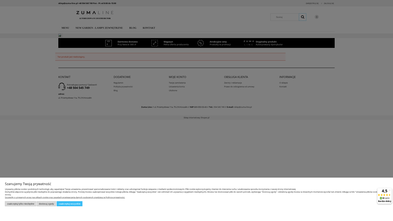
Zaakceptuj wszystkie (69, 203)
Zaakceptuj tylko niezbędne (20, 203)
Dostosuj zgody (46, 203)
